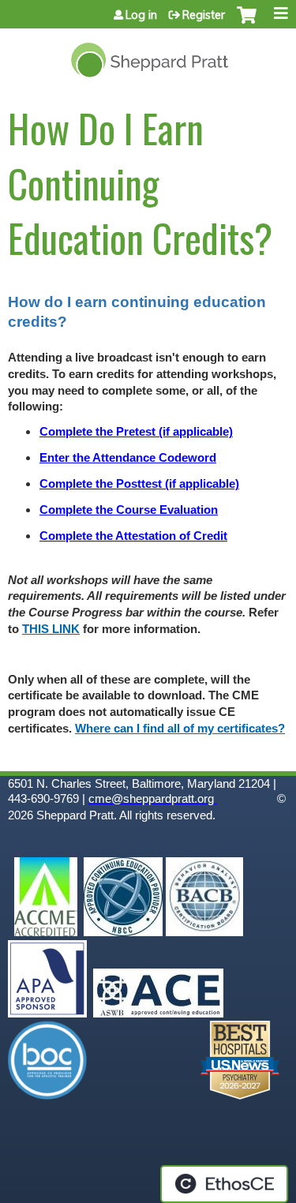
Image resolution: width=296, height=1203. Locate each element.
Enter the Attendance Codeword (127, 458)
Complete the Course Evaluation (128, 510)
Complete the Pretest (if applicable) (136, 431)
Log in (141, 15)
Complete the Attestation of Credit (133, 536)
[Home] (148, 54)
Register (203, 15)
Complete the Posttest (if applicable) (139, 484)
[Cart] (247, 22)
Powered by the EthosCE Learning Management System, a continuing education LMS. (224, 1184)
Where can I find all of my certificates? (180, 728)
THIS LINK (51, 629)
